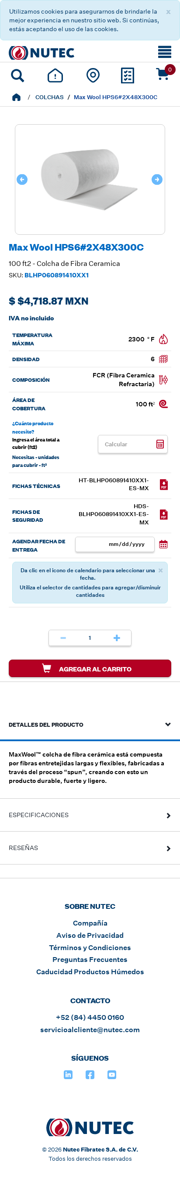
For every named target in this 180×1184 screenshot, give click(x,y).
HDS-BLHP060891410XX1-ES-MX (114, 514)
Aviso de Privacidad (90, 935)
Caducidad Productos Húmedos (90, 972)
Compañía (90, 923)
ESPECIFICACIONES (39, 815)
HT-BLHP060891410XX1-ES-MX (114, 484)
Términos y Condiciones (90, 948)
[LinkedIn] (68, 1074)
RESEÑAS (23, 848)
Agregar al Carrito (95, 668)
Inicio (16, 97)
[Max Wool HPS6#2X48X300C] (90, 230)
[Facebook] (90, 1074)
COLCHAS (49, 97)
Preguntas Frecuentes (90, 959)
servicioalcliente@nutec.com (90, 1030)
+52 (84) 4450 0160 (90, 1017)
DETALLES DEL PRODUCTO (46, 724)
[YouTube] (111, 1074)
